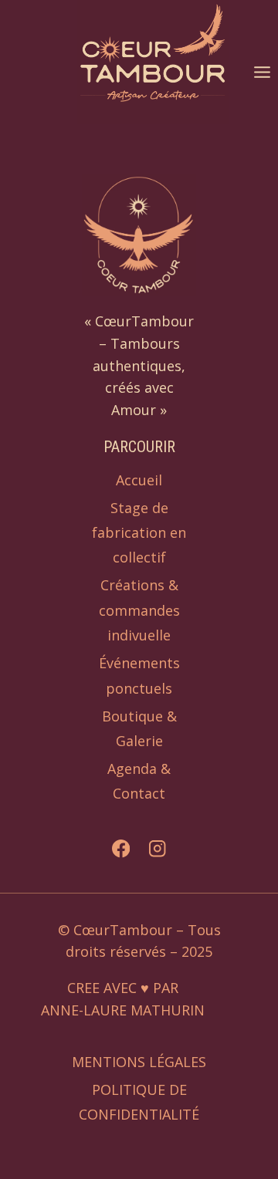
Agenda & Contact (139, 780)
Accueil (139, 480)
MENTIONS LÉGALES (139, 1061)
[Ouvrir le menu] (262, 72)
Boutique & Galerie (139, 728)
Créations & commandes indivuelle (139, 610)
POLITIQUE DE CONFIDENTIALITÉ (139, 1101)
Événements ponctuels (139, 675)
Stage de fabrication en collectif (139, 532)
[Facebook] (121, 849)
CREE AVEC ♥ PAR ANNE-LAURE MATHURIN (123, 1000)
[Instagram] (157, 849)
